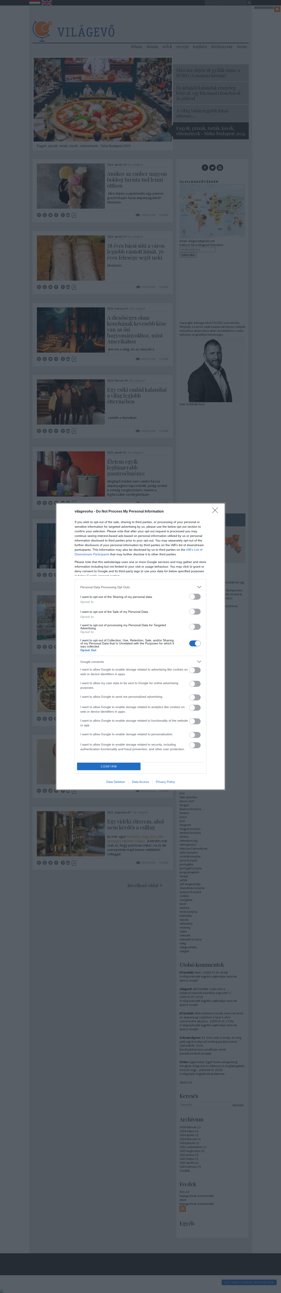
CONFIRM (109, 766)
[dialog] (140, 646)
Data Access (140, 782)
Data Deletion (115, 782)
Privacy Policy (165, 782)
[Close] (216, 512)
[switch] (195, 597)
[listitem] (140, 587)
